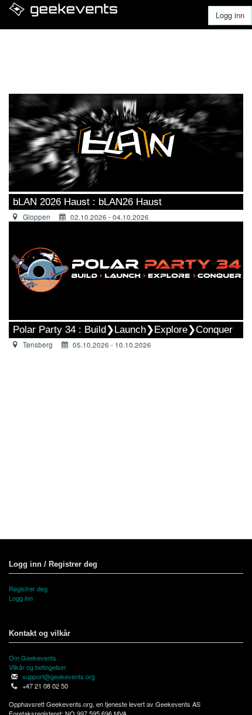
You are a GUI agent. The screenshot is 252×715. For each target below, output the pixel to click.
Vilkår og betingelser (37, 667)
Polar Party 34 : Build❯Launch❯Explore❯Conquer (123, 329)
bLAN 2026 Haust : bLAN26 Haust (87, 201)
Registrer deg (28, 588)
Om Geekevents (32, 657)
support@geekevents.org (58, 676)
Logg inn (230, 15)
